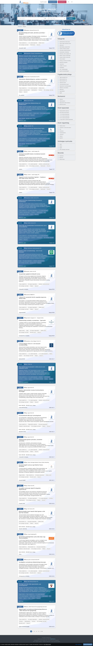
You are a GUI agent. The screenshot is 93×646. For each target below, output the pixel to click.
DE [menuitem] (71, 1)
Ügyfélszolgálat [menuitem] (43, 1)
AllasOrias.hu (52, 638)
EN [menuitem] (68, 1)
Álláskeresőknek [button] (52, 1)
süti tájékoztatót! (47, 644)
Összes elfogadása (88, 644)
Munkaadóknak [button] (62, 1)
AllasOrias (20, 26)
